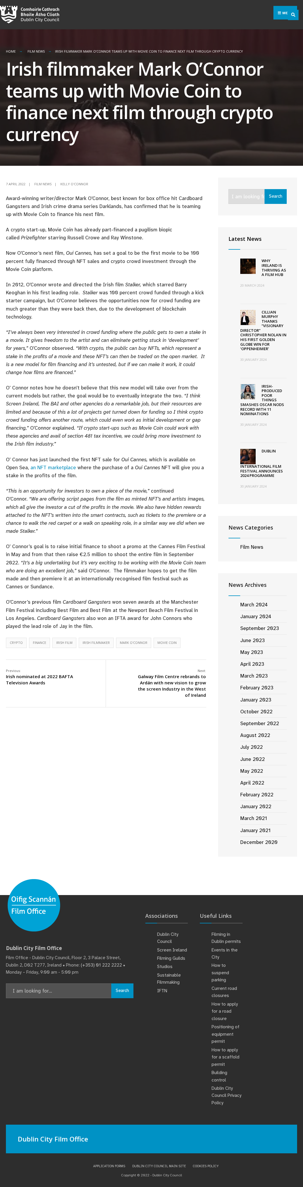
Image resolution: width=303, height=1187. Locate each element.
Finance (39, 642)
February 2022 (256, 794)
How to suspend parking (220, 972)
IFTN (162, 991)
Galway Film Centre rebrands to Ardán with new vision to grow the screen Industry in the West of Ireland (172, 683)
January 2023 (255, 699)
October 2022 (256, 711)
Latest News (245, 238)
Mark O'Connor (133, 642)
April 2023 (252, 664)
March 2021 (253, 818)
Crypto (16, 642)
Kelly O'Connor (74, 184)
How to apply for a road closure (225, 1011)
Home (11, 51)
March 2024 (254, 604)
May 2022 (251, 771)
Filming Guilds (171, 958)
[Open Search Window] (293, 15)
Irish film (64, 642)
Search (275, 196)
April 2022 (252, 783)
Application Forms (109, 1166)
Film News (36, 51)
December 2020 (259, 842)
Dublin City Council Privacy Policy (226, 1095)
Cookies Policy (206, 1166)
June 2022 (252, 759)
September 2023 (259, 628)
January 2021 (255, 830)
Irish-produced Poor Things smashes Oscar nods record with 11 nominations (262, 400)
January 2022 (255, 806)
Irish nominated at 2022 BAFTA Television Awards (39, 677)
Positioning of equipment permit (225, 1034)
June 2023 (252, 640)
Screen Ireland (172, 950)
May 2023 (251, 652)
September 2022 (259, 723)
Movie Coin (167, 642)
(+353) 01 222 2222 (101, 965)
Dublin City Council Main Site (159, 1166)
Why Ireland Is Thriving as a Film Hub (274, 267)
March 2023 (254, 676)
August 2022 (255, 735)
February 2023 (256, 687)
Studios (165, 967)
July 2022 (251, 747)
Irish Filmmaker (96, 642)
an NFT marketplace (53, 467)
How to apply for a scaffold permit (225, 1057)
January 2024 (255, 616)
